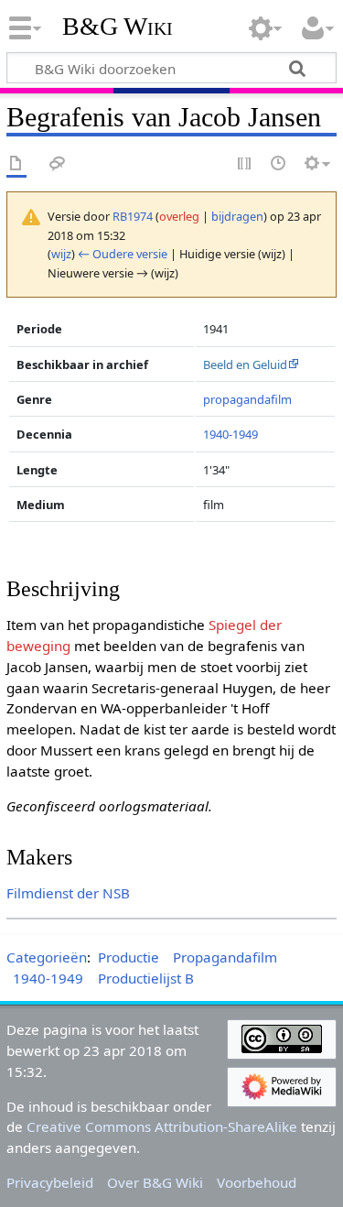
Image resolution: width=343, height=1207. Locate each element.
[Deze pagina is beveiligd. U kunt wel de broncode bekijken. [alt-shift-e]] (245, 164)
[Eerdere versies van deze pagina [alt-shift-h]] (279, 164)
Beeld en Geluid (245, 364)
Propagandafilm (225, 957)
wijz (61, 253)
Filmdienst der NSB (68, 893)
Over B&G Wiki (155, 1182)
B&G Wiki (117, 26)
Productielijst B (146, 978)
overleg (179, 216)
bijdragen (237, 216)
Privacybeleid (49, 1182)
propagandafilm (247, 399)
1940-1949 (230, 434)
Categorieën (46, 957)
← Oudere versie (122, 253)
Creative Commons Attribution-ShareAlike (162, 1126)
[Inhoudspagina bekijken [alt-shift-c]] (16, 164)
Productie (128, 957)
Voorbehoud (256, 1182)
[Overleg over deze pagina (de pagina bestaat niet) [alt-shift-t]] (58, 164)
